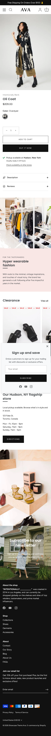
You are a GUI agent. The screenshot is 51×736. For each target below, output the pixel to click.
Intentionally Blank (11, 95)
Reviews (11, 186)
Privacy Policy (8, 712)
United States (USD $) (11, 720)
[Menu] (4, 10)
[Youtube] (25, 386)
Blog (5, 654)
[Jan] (22, 335)
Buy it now (25, 148)
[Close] (47, 346)
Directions (13, 439)
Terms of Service (21, 712)
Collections (8, 620)
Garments (7, 628)
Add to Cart (26, 139)
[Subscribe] (37, 563)
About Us (7, 658)
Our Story (7, 649)
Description (12, 177)
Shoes (5, 624)
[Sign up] (47, 689)
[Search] (11, 10)
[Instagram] (31, 386)
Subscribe (26, 378)
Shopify (43, 725)
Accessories (8, 632)
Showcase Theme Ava (17, 725)
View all (44, 301)
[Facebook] (20, 386)
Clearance (11, 300)
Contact (6, 645)
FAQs (5, 662)
